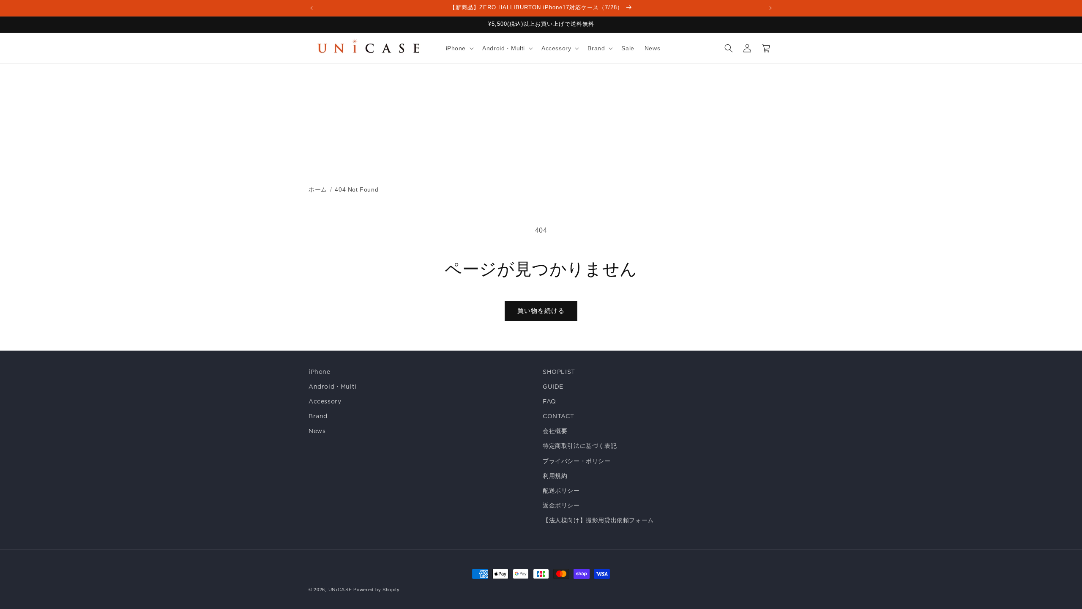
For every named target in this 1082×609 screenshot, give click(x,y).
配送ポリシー (561, 490)
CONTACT (558, 416)
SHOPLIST (559, 372)
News (317, 431)
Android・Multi (333, 386)
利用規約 (555, 476)
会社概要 (555, 431)
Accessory (325, 401)
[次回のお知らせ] (770, 8)
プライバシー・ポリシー (577, 461)
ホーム (318, 189)
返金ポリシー (561, 505)
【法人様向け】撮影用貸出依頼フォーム (598, 520)
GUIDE (553, 386)
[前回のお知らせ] (311, 8)
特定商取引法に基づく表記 (580, 446)
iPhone (320, 372)
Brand (318, 416)
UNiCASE (340, 589)
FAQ (549, 401)
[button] (459, 48)
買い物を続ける (541, 310)
